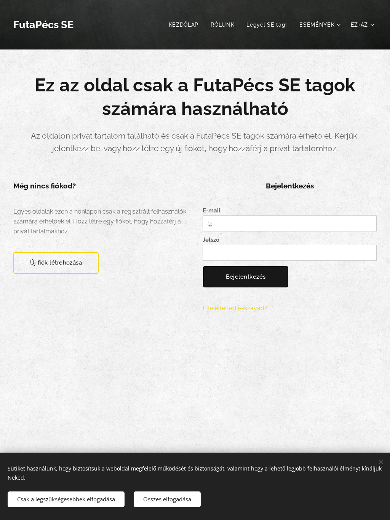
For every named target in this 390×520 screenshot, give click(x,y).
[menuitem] (186, 24)
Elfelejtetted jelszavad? (235, 308)
